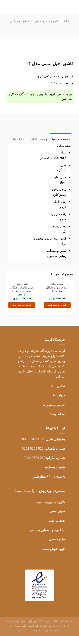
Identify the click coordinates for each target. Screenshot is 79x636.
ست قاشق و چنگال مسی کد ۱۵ (57, 289)
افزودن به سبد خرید (57, 305)
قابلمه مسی (57, 539)
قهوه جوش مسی (53, 549)
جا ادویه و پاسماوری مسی (47, 530)
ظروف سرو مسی (46, 21)
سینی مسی (57, 511)
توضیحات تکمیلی (39, 139)
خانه (66, 21)
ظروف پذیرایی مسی (51, 502)
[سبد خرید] (8, 4)
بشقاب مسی (56, 520)
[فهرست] (70, 5)
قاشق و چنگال (19, 21)
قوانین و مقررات (54, 405)
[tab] (60, 138)
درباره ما (59, 395)
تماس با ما (58, 386)
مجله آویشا (57, 414)
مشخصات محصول (60, 139)
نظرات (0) (18, 139)
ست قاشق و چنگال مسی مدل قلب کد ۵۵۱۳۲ (21, 291)
